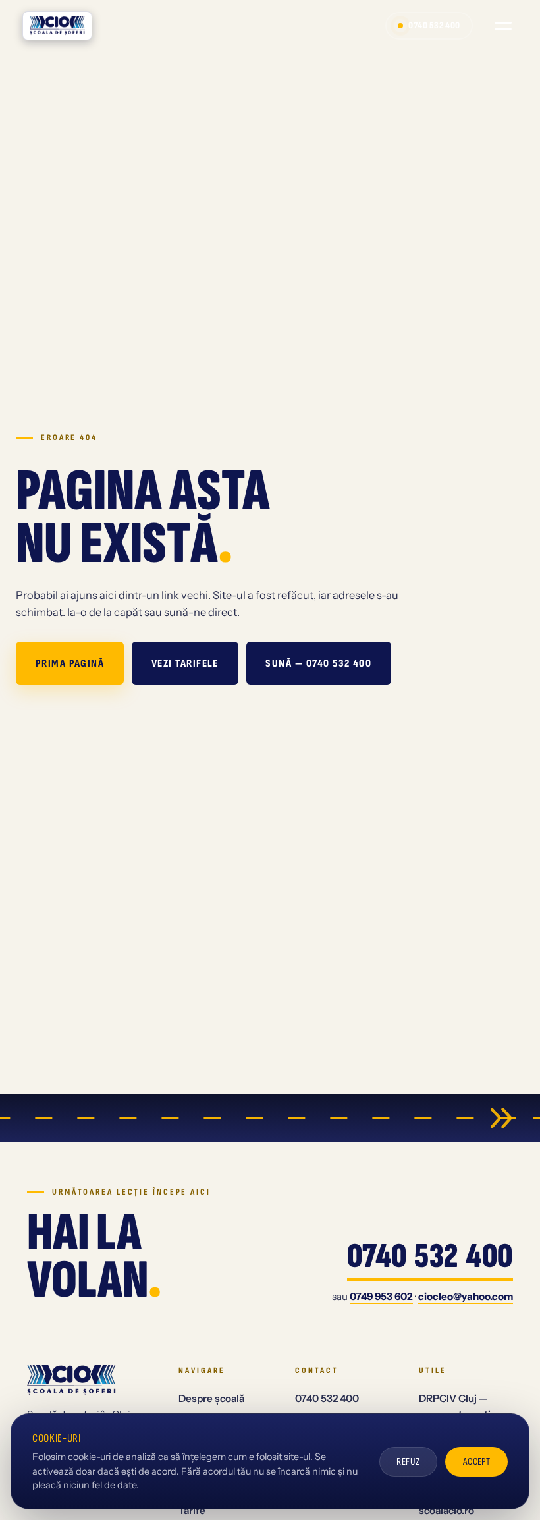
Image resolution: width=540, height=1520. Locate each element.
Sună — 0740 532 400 (318, 663)
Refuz (407, 1461)
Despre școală (211, 1398)
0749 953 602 (381, 1296)
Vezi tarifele (185, 663)
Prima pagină (70, 663)
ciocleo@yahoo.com (465, 1296)
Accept (477, 1461)
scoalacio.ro (446, 1510)
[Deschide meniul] (503, 25)
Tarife (191, 1510)
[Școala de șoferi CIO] (57, 25)
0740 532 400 (434, 25)
